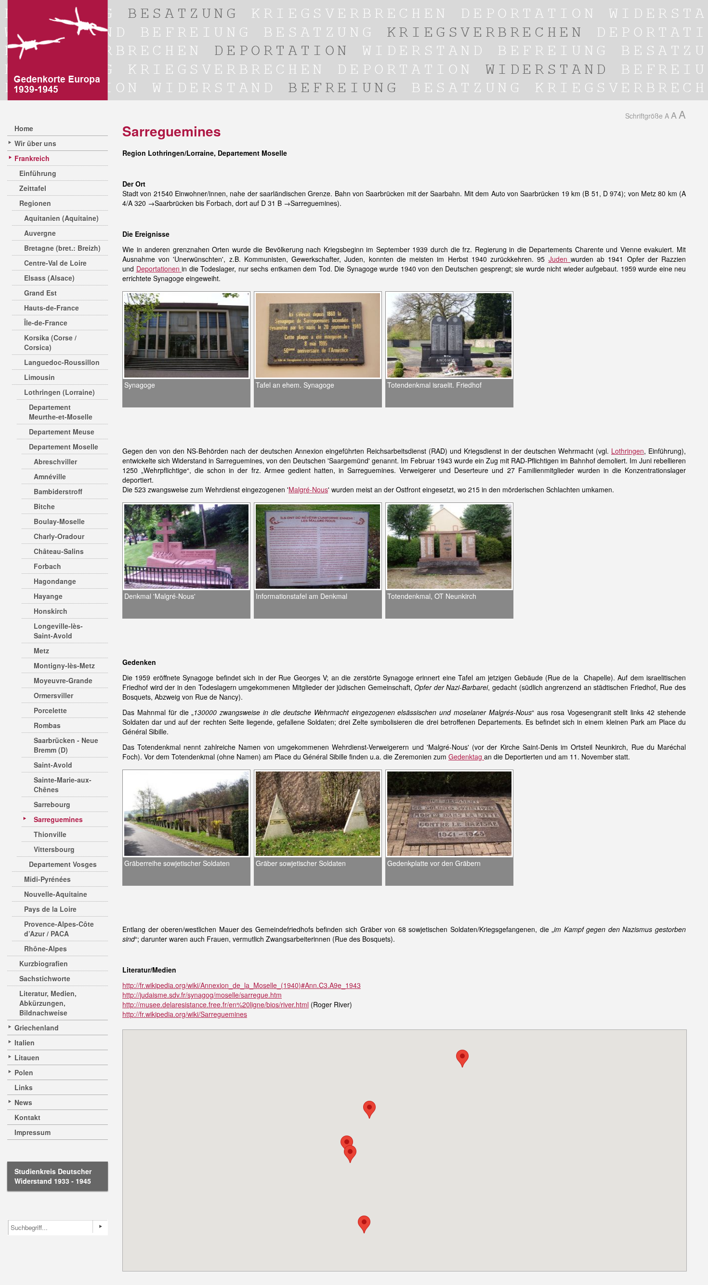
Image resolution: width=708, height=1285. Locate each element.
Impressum (32, 1132)
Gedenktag (466, 756)
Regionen (35, 203)
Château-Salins (59, 551)
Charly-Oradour (59, 536)
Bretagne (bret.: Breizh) (62, 248)
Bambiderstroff (58, 491)
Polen (23, 1072)
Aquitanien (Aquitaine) (61, 218)
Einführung (37, 173)
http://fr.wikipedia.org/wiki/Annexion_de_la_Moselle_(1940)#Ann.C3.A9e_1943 (241, 985)
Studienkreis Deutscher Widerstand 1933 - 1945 (53, 1176)
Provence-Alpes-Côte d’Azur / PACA (59, 928)
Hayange (48, 596)
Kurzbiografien (43, 963)
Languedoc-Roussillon (62, 362)
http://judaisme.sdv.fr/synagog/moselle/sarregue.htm (202, 995)
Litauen (26, 1057)
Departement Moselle (63, 446)
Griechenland (36, 1027)
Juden (560, 259)
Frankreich (32, 158)
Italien (24, 1042)
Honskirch (50, 611)
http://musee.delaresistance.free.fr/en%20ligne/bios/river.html (215, 1004)
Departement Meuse (61, 431)
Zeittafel (32, 188)
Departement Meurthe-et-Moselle (60, 411)
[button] (364, 1224)
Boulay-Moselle (59, 521)
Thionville (50, 834)
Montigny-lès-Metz (64, 665)
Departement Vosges (63, 864)
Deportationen (159, 268)
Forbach (47, 566)
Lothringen (627, 451)
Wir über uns (35, 143)
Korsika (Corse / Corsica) (50, 342)
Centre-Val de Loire (55, 263)
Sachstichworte (44, 978)
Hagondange (55, 581)
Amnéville (50, 476)
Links (23, 1087)
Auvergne (40, 233)
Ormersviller (53, 695)
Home (23, 128)
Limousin (39, 377)
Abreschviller (55, 461)
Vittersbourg (54, 849)
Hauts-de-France (51, 307)
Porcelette (50, 710)
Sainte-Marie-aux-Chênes (63, 784)
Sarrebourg (52, 804)
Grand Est (40, 293)
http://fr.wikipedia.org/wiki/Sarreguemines (184, 1014)
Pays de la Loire (50, 909)
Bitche (44, 506)
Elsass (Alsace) (49, 278)
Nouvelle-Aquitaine (55, 894)
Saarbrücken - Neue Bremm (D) (66, 745)
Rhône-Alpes (45, 948)
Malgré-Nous (308, 489)
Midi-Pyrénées (47, 879)
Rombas (47, 725)
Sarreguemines (58, 819)
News (23, 1102)
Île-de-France (45, 322)
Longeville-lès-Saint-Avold (58, 630)
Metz (41, 650)
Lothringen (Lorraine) (59, 392)
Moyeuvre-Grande (63, 680)
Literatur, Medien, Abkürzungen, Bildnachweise (48, 1002)
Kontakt (27, 1117)
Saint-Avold (53, 765)
